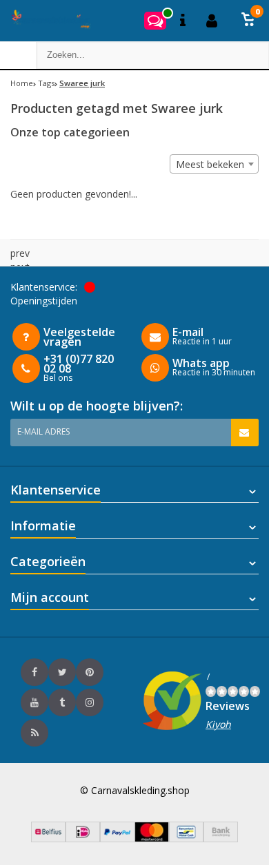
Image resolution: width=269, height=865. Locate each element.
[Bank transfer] (220, 838)
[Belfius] (48, 838)
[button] (248, 20)
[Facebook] (34, 672)
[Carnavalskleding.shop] (46, 20)
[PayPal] (117, 838)
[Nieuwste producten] (34, 733)
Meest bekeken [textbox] (210, 164)
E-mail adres (43, 431)
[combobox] (214, 164)
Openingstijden (43, 300)
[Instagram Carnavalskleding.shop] (89, 702)
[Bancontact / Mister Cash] (186, 838)
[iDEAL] (83, 838)
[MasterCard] (151, 838)
